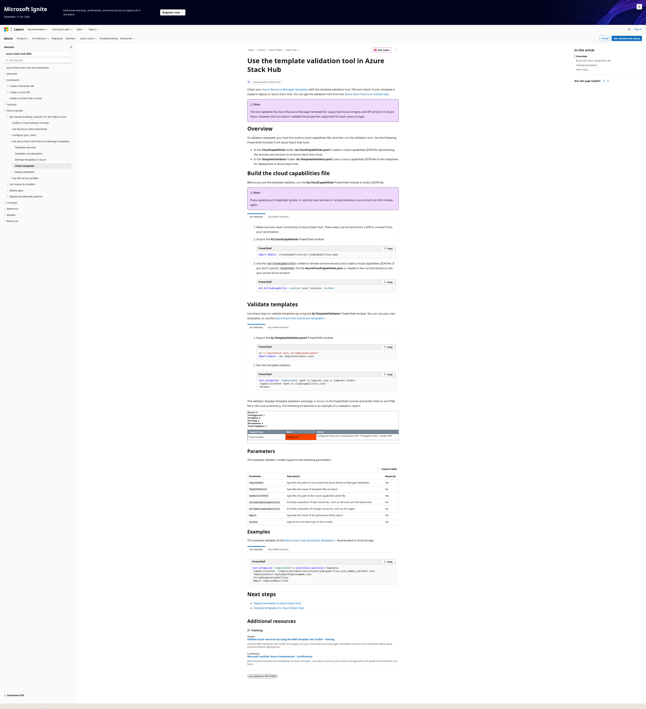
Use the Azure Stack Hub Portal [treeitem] (29, 129)
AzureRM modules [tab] (278, 216)
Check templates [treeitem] (24, 165)
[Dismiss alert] (639, 6)
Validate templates (586, 65)
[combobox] (37, 53)
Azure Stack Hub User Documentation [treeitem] (28, 67)
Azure (261, 49)
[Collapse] (71, 47)
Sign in (638, 29)
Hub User (291, 49)
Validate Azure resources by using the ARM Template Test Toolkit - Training (290, 639)
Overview (581, 56)
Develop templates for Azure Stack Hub (279, 608)
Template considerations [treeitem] (29, 153)
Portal (604, 38)
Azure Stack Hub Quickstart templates (299, 318)
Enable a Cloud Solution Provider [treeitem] (30, 122)
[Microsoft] (6, 29)
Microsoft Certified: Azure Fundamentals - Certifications (279, 656)
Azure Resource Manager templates (285, 89)
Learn (251, 49)
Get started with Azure (627, 38)
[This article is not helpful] (608, 81)
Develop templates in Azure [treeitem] (30, 159)
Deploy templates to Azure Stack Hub (277, 603)
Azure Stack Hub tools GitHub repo (367, 94)
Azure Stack (275, 49)
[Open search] (629, 29)
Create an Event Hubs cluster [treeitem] (25, 98)
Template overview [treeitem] (25, 147)
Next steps (582, 69)
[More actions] (396, 50)
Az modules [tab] (256, 216)
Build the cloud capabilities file (593, 60)
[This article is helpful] (604, 81)
